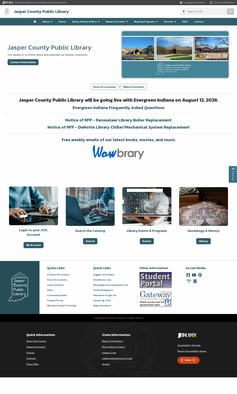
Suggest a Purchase (103, 274)
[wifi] (189, 281)
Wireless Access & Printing (61, 305)
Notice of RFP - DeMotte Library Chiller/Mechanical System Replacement (119, 127)
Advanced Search (35, 346)
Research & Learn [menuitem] (118, 21)
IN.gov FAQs (32, 364)
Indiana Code (109, 352)
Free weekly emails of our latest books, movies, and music (118, 139)
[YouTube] (194, 275)
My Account (33, 245)
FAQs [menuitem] (185, 21)
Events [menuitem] (62, 21)
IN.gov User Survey (36, 341)
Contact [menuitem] (199, 21)
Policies (30, 352)
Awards (106, 364)
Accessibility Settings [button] (189, 345)
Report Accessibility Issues (192, 351)
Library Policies (55, 284)
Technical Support (103, 290)
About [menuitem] (48, 21)
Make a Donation (133, 87)
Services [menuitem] (171, 21)
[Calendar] (195, 281)
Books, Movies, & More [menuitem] (86, 21)
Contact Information (23, 62)
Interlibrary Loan (102, 279)
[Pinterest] (200, 275)
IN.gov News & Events (113, 346)
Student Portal (55, 300)
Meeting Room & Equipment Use (110, 284)
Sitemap (31, 358)
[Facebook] (188, 275)
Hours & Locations (104, 87)
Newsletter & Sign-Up (104, 295)
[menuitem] (35, 21)
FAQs (50, 290)
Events (147, 241)
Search (90, 241)
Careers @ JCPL (102, 300)
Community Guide (57, 295)
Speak (188, 360)
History (203, 241)
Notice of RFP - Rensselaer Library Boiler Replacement (118, 120)
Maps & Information (112, 341)
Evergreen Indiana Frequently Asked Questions (118, 107)
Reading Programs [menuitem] (146, 21)
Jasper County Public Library (41, 11)
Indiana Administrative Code (117, 358)
